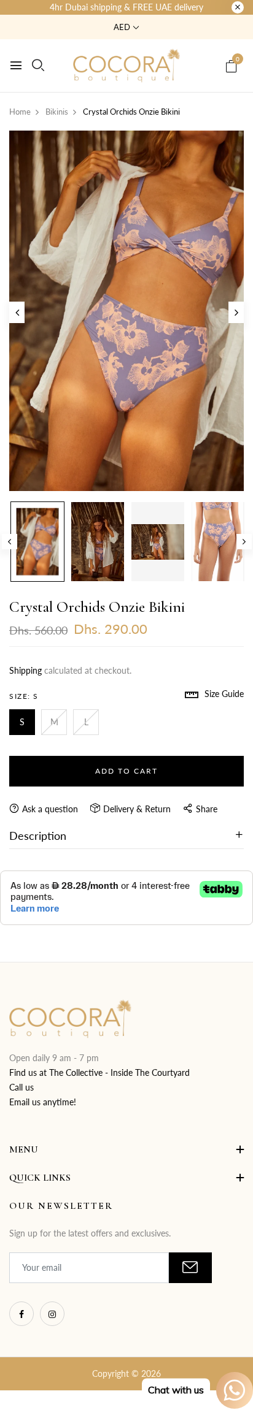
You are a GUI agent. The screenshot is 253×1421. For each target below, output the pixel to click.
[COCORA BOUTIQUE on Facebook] (21, 1313)
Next (244, 541)
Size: (24, 696)
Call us (21, 1087)
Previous (9, 541)
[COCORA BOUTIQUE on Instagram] (52, 1313)
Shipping (25, 670)
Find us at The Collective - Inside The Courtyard (99, 1072)
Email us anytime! (42, 1102)
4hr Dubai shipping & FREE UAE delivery (126, 7)
